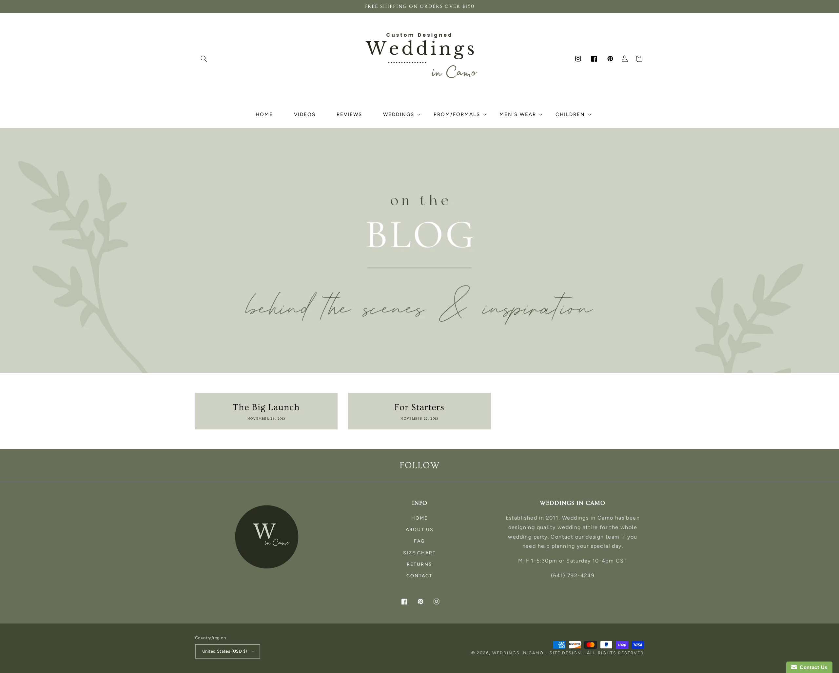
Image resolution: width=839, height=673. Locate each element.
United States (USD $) (224, 651)
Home (419, 518)
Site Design (565, 652)
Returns (419, 564)
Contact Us (812, 667)
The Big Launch (266, 407)
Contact (419, 576)
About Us (420, 529)
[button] (204, 58)
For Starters (419, 407)
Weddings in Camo (518, 652)
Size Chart (419, 553)
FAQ (419, 541)
